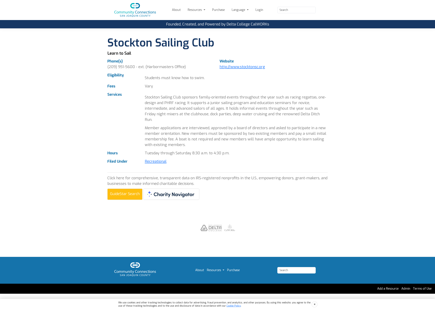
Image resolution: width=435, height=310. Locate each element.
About (176, 10)
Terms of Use (422, 289)
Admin (405, 289)
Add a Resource (388, 289)
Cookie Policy (234, 305)
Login (259, 10)
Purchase (218, 10)
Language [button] (239, 10)
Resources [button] (195, 10)
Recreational (156, 161)
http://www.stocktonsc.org (242, 66)
